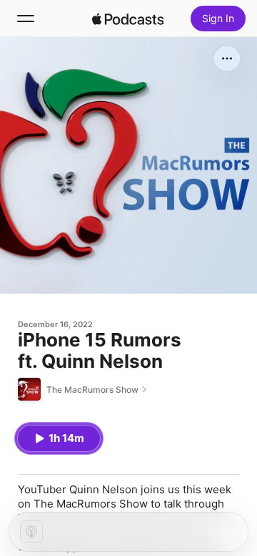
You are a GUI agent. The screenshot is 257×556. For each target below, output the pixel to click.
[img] (127, 18)
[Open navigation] (25, 18)
